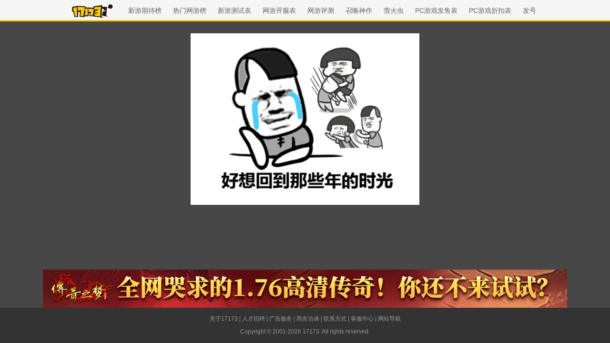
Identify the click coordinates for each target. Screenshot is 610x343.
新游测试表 (234, 10)
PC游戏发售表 (436, 10)
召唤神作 (359, 10)
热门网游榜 (189, 10)
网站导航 (389, 318)
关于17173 (224, 318)
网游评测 (320, 10)
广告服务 (280, 318)
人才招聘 (253, 318)
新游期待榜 (145, 10)
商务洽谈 (307, 318)
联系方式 (335, 318)
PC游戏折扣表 (490, 10)
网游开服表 (279, 10)
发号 (529, 10)
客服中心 (362, 318)
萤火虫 (394, 10)
